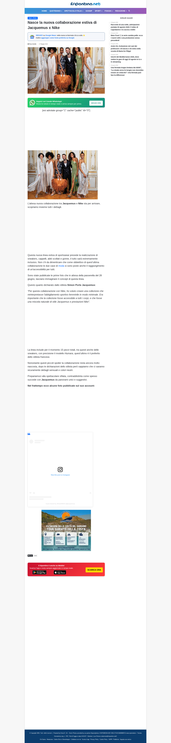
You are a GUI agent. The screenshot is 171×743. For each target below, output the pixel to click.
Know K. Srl (64, 733)
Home (44, 11)
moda (61, 265)
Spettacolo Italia (73, 11)
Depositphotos (95, 733)
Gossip (89, 11)
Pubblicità (116, 739)
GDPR (110, 739)
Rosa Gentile (32, 44)
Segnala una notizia (125, 739)
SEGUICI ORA (96, 103)
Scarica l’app (85, 739)
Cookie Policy (104, 739)
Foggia (108, 11)
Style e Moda (33, 18)
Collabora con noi (76, 739)
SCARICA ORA (94, 570)
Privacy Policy (94, 739)
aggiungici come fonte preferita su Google (57, 38)
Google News (51, 35)
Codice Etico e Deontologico (62, 739)
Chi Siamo (43, 739)
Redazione (120, 11)
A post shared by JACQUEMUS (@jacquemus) (60, 503)
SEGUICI (39, 35)
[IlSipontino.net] (85, 3)
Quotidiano (55, 11)
